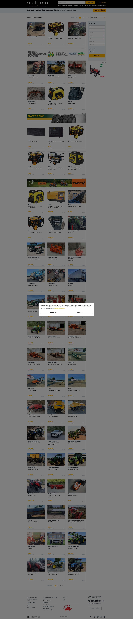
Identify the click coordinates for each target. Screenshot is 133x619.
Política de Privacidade (59, 308)
